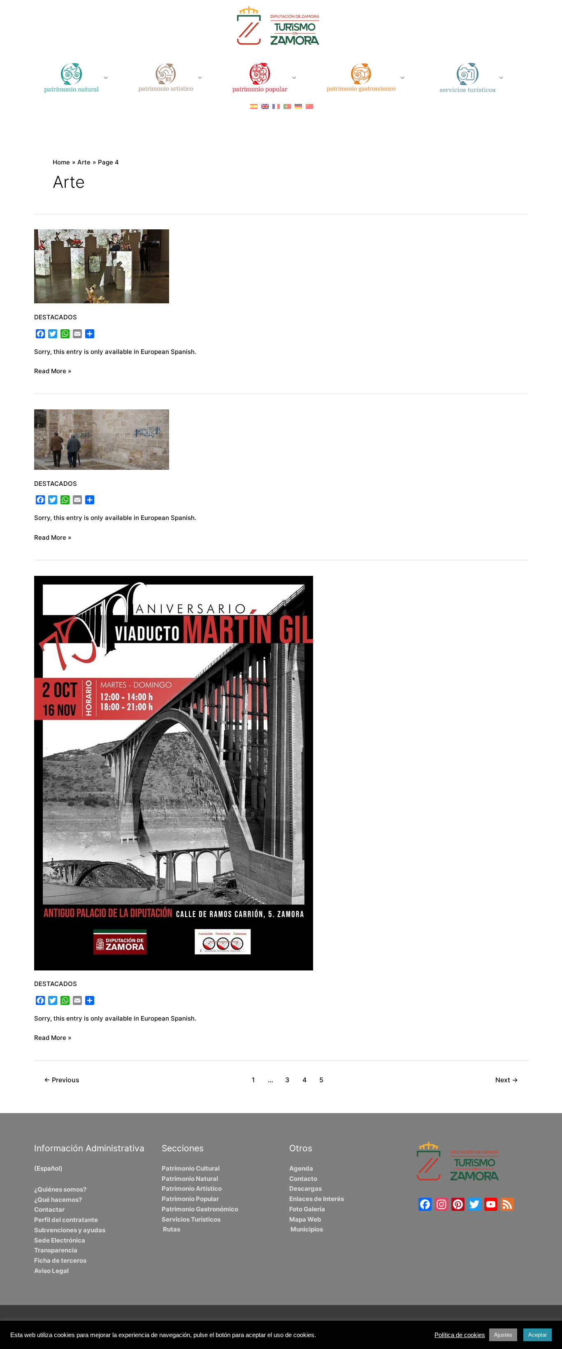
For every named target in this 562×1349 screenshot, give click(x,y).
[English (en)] (265, 106)
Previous (61, 1080)
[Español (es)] (254, 106)
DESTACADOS (55, 317)
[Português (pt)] (287, 106)
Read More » (53, 370)
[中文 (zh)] (309, 106)
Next (506, 1080)
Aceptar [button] (537, 1335)
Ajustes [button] (503, 1335)
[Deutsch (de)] (298, 106)
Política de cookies (459, 1335)
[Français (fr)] (276, 106)
